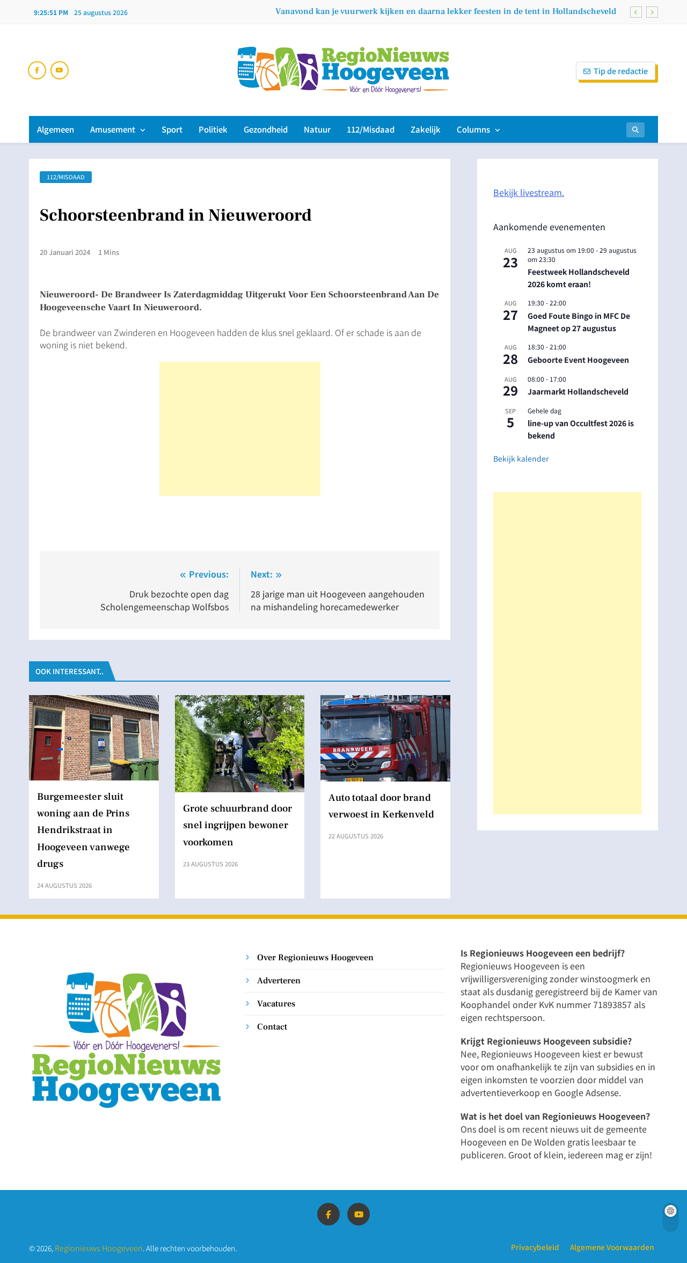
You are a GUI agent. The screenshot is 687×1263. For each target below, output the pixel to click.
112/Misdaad (370, 129)
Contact (272, 1026)
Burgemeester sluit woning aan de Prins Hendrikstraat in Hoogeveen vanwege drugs (83, 830)
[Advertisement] (239, 429)
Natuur (317, 129)
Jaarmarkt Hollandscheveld (578, 391)
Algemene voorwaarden (612, 1247)
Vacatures (276, 1003)
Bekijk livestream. (528, 192)
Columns (473, 129)
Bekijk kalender (521, 458)
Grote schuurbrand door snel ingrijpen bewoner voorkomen (237, 825)
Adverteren (279, 980)
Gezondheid (266, 129)
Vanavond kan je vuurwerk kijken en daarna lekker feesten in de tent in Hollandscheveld (445, 11)
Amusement (112, 129)
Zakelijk (426, 129)
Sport (172, 129)
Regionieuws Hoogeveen (99, 1247)
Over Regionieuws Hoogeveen (315, 957)
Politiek (213, 129)
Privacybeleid (535, 1247)
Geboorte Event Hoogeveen (578, 359)
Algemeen (55, 129)
